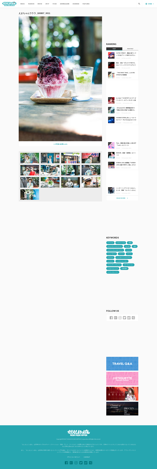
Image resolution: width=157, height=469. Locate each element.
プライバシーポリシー (73, 457)
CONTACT (87, 457)
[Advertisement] (122, 25)
